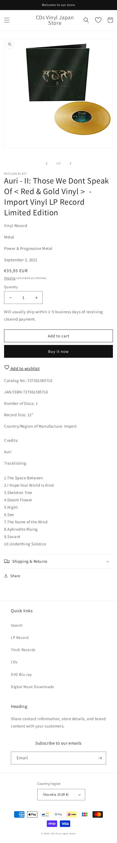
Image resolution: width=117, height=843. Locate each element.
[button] (7, 20)
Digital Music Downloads (32, 686)
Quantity (11, 287)
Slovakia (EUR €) (56, 794)
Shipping (10, 278)
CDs (14, 662)
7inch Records (23, 649)
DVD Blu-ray (21, 674)
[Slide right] (70, 163)
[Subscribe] (100, 758)
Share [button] (15, 575)
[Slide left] (47, 163)
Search (17, 625)
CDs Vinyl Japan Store (63, 833)
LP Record (20, 637)
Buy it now (58, 351)
